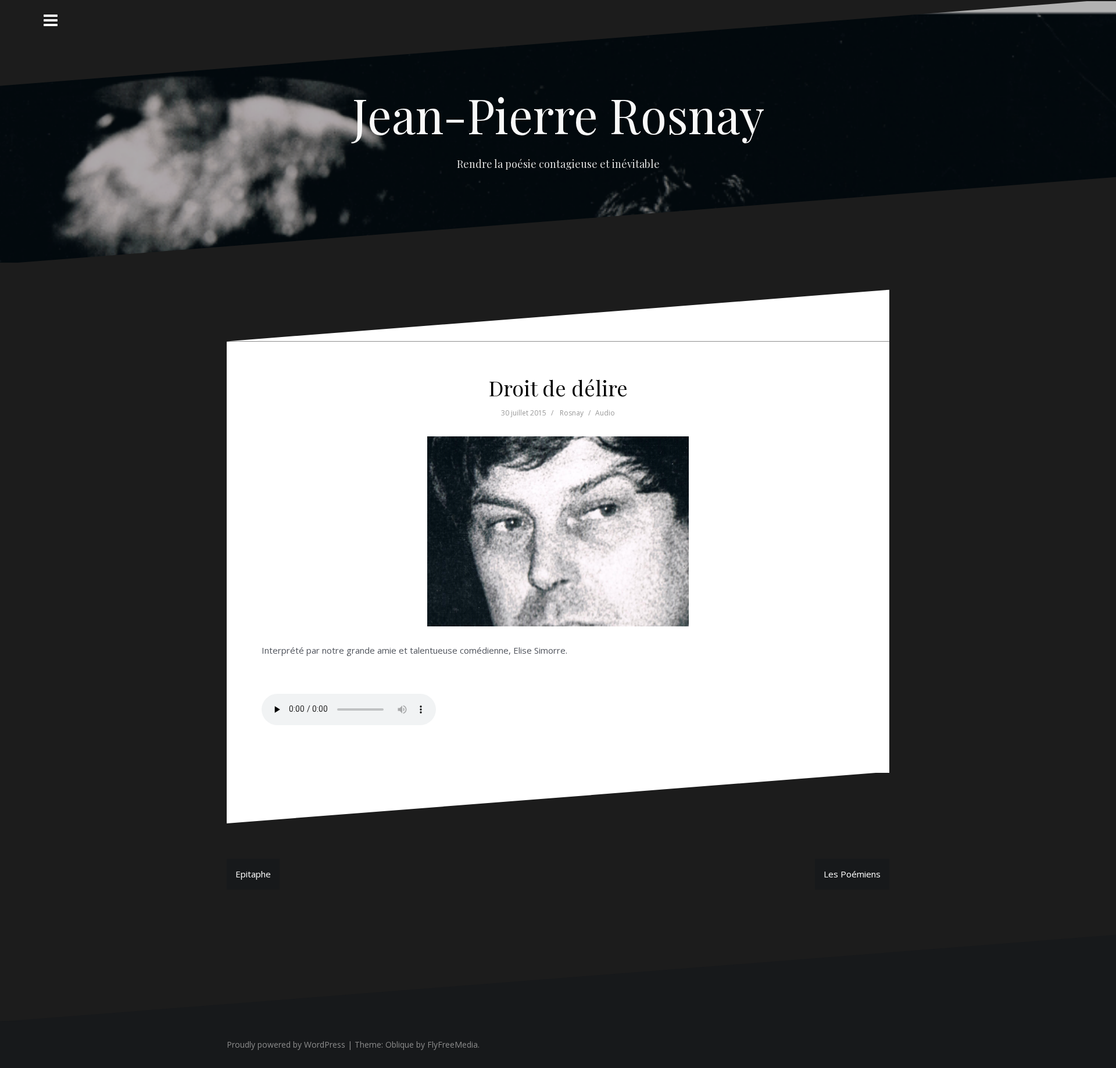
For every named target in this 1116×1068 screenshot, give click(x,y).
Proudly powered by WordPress (286, 1044)
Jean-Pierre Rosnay (558, 114)
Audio (605, 413)
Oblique (399, 1044)
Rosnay (572, 413)
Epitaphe (253, 874)
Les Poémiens (852, 874)
